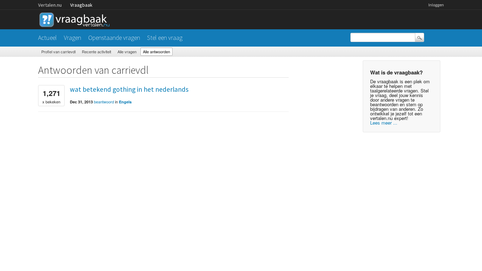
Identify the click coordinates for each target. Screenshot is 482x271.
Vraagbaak (81, 5)
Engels (125, 101)
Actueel (47, 38)
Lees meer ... (383, 122)
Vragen (72, 38)
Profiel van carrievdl (58, 51)
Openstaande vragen (114, 38)
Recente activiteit (96, 51)
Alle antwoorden (156, 51)
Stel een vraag (164, 38)
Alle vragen (127, 51)
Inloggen (436, 4)
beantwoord (104, 101)
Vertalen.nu (50, 5)
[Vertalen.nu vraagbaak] (76, 18)
